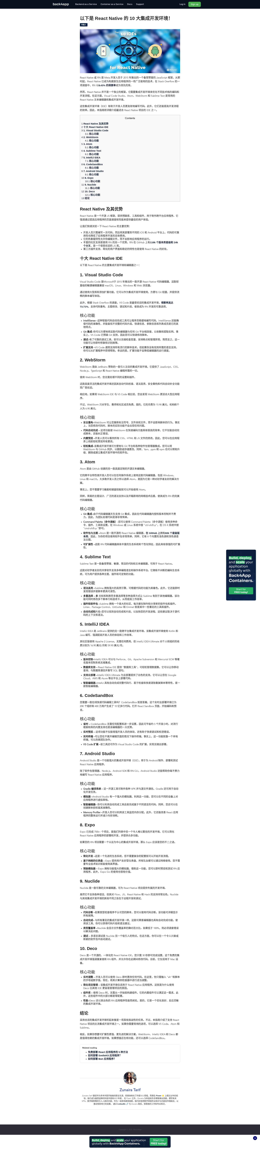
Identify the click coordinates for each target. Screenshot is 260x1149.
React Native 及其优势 (94, 123)
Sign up (194, 4)
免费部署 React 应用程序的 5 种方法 (108, 1052)
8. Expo (87, 178)
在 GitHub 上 (153, 533)
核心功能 (92, 134)
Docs (129, 4)
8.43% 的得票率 (107, 85)
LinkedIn (121, 1104)
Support (140, 4)
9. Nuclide (88, 184)
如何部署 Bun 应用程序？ (102, 1059)
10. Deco (88, 191)
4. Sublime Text (91, 150)
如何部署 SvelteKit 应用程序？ (105, 1055)
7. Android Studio (92, 171)
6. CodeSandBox (92, 164)
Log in (183, 4)
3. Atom (86, 144)
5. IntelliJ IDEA (90, 157)
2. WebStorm (89, 137)
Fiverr (158, 1096)
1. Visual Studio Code (94, 130)
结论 (85, 198)
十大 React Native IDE (94, 127)
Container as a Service (112, 4)
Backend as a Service (86, 4)
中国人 (83, 25)
